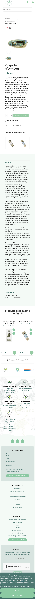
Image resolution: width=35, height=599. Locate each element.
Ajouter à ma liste (12, 120)
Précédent (23, 21)
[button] (7, 360)
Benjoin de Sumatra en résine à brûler (9, 322)
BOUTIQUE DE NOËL (9, 325)
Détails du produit (11, 292)
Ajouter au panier (21, 115)
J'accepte (17, 590)
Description (9, 163)
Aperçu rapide (13, 333)
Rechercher (31, 9)
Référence (8, 298)
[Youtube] (17, 441)
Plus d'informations (6, 586)
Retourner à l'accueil (26, 21)
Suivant (28, 21)
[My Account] (29, 3)
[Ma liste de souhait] (26, 3)
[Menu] (3, 3)
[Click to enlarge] (8, 52)
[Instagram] (22, 441)
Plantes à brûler (26, 324)
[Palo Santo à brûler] (24, 143)
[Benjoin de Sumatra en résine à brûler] (9, 335)
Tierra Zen (14, 296)
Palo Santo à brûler (26, 321)
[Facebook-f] (12, 441)
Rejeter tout (17, 595)
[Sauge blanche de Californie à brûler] (11, 143)
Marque (7, 296)
